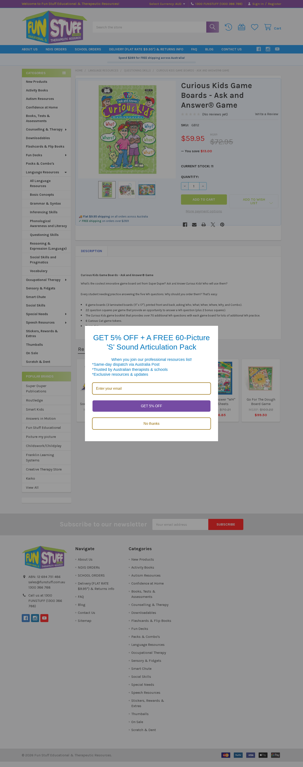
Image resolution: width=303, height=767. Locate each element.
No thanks (151, 423)
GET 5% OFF (151, 406)
